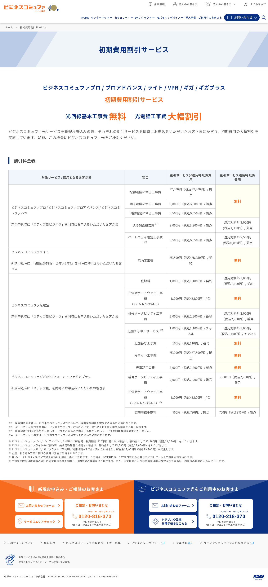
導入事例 (191, 17)
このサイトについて (20, 543)
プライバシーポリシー (145, 543)
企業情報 (159, 4)
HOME (85, 17)
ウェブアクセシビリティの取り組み (226, 543)
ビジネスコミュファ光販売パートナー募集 (93, 543)
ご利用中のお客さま (210, 17)
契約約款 (49, 543)
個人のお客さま (188, 4)
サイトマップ (258, 4)
